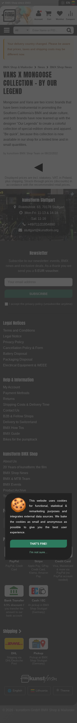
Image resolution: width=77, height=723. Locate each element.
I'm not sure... (38, 552)
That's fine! (38, 543)
